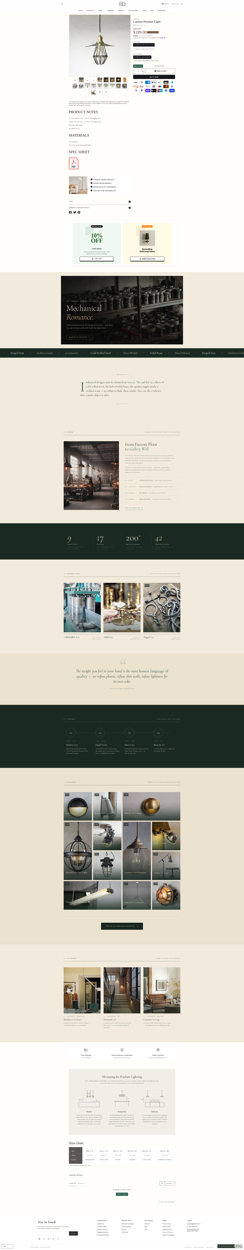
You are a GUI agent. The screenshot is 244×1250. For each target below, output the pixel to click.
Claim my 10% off (122, 635)
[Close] (140, 603)
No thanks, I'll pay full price (122, 640)
